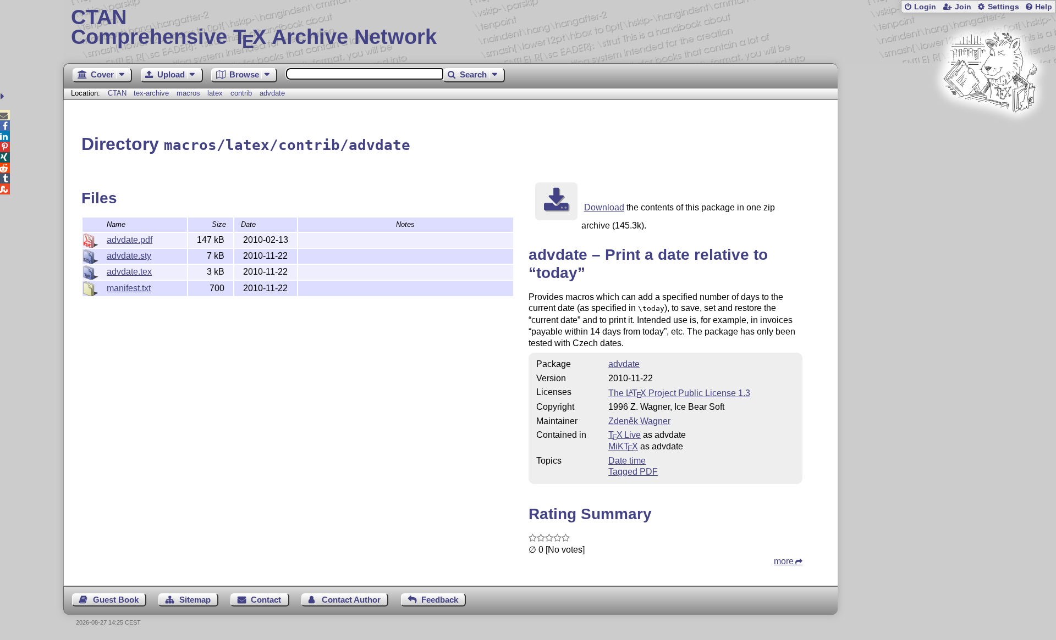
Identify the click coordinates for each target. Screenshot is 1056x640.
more (784, 561)
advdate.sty (129, 255)
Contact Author (351, 599)
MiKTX (623, 446)
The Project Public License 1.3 (679, 393)
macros (188, 93)
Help (1043, 7)
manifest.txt (129, 288)
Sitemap (195, 599)
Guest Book (116, 599)
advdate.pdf (129, 239)
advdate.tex (129, 271)
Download (604, 207)
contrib (241, 93)
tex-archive (151, 93)
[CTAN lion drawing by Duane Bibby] (990, 133)
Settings (1003, 7)
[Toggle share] (4, 96)
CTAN (117, 93)
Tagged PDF (633, 471)
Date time (627, 460)
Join (963, 7)
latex (215, 93)
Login (925, 7)
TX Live (624, 434)
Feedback (439, 599)
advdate (272, 93)
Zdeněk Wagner (639, 421)
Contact (266, 599)
